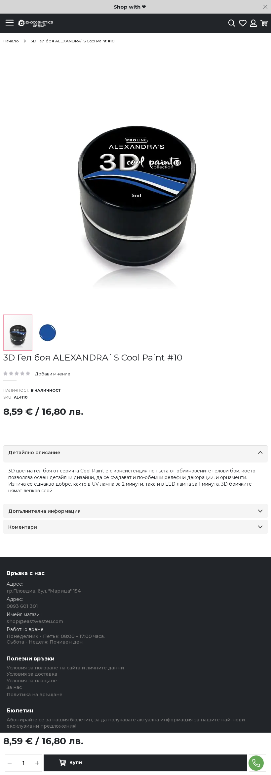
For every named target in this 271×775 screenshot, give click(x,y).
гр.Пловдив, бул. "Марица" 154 (44, 591)
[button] (47, 333)
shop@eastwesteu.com (35, 621)
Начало (11, 40)
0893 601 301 (22, 606)
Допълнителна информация (44, 511)
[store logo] (35, 23)
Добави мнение (52, 373)
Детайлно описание (34, 453)
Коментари (22, 527)
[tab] (135, 453)
